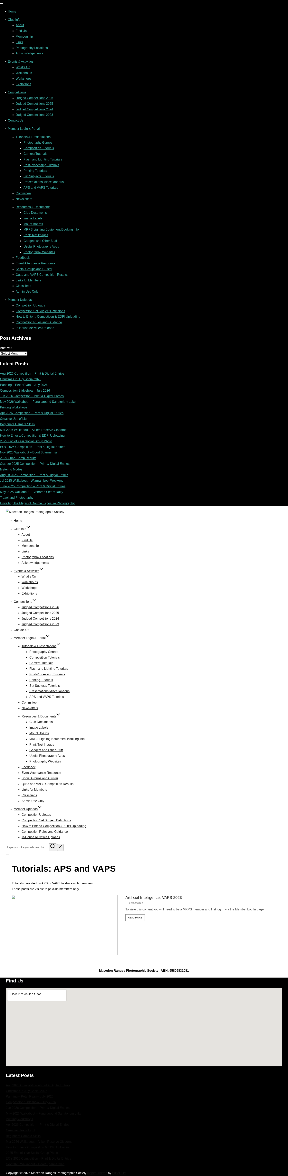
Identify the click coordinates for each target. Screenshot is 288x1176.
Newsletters (24, 199)
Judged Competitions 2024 (34, 109)
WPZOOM (119, 1173)
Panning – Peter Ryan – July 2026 (24, 385)
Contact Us (15, 120)
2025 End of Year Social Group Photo (26, 441)
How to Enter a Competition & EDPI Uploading (48, 316)
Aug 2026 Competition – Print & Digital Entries (32, 373)
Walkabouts (24, 73)
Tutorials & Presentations (33, 137)
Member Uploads (20, 299)
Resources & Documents (33, 207)
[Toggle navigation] (1, 3)
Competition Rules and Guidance (39, 322)
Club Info (14, 19)
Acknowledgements (29, 53)
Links (19, 42)
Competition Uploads (30, 305)
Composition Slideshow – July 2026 (25, 390)
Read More (135, 917)
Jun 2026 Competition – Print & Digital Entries (32, 396)
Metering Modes (11, 469)
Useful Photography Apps (41, 246)
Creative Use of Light (14, 418)
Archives (6, 348)
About (20, 25)
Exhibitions (23, 84)
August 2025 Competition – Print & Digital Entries (34, 475)
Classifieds (23, 285)
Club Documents (35, 212)
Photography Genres (38, 142)
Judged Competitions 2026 (34, 98)
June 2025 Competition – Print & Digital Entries (32, 486)
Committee (23, 193)
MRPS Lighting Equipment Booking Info (51, 229)
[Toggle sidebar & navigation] (7, 854)
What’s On (23, 67)
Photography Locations (32, 48)
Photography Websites (39, 252)
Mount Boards (33, 224)
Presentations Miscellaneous (44, 182)
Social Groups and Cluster (34, 269)
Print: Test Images (36, 235)
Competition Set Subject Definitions (40, 311)
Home (12, 11)
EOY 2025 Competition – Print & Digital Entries (32, 447)
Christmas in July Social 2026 (20, 379)
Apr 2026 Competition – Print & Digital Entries (31, 413)
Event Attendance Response (35, 263)
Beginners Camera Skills (17, 424)
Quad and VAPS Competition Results (42, 274)
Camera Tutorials (35, 153)
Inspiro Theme (97, 1173)
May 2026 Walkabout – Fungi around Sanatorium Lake (38, 401)
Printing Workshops (13, 407)
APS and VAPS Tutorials (41, 187)
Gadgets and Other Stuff (40, 240)
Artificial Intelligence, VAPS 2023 (153, 897)
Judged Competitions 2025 (34, 103)
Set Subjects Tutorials (39, 176)
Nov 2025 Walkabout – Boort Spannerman (29, 452)
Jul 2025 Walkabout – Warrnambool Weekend (31, 480)
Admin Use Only (27, 291)
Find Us (21, 30)
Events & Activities (21, 61)
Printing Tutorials (35, 170)
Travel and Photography (16, 497)
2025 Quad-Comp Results (18, 458)
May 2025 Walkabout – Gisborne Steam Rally (31, 492)
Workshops (23, 78)
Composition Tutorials (39, 148)
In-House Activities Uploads (35, 328)
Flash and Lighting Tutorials (43, 159)
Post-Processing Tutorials (41, 165)
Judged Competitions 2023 (34, 114)
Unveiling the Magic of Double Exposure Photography (37, 503)
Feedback (23, 257)
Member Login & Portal (24, 128)
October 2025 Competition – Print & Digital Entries (35, 463)
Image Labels (33, 218)
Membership (24, 36)
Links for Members (28, 280)
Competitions (17, 92)
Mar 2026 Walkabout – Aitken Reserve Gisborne (33, 430)
